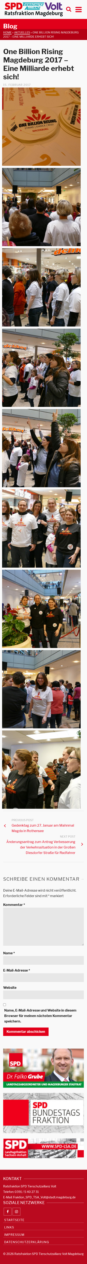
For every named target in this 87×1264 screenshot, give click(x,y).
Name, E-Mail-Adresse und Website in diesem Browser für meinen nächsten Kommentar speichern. (40, 1015)
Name (9, 953)
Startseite (14, 1220)
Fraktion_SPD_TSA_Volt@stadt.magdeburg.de (44, 1197)
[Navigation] (78, 9)
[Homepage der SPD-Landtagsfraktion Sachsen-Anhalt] (43, 1148)
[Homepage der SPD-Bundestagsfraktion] (43, 1113)
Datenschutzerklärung (26, 1242)
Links (9, 1227)
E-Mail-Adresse (16, 970)
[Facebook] (8, 1212)
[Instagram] (16, 1212)
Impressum (14, 1234)
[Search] (68, 9)
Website (9, 988)
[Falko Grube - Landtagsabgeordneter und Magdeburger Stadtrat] (43, 1068)
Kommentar (14, 905)
